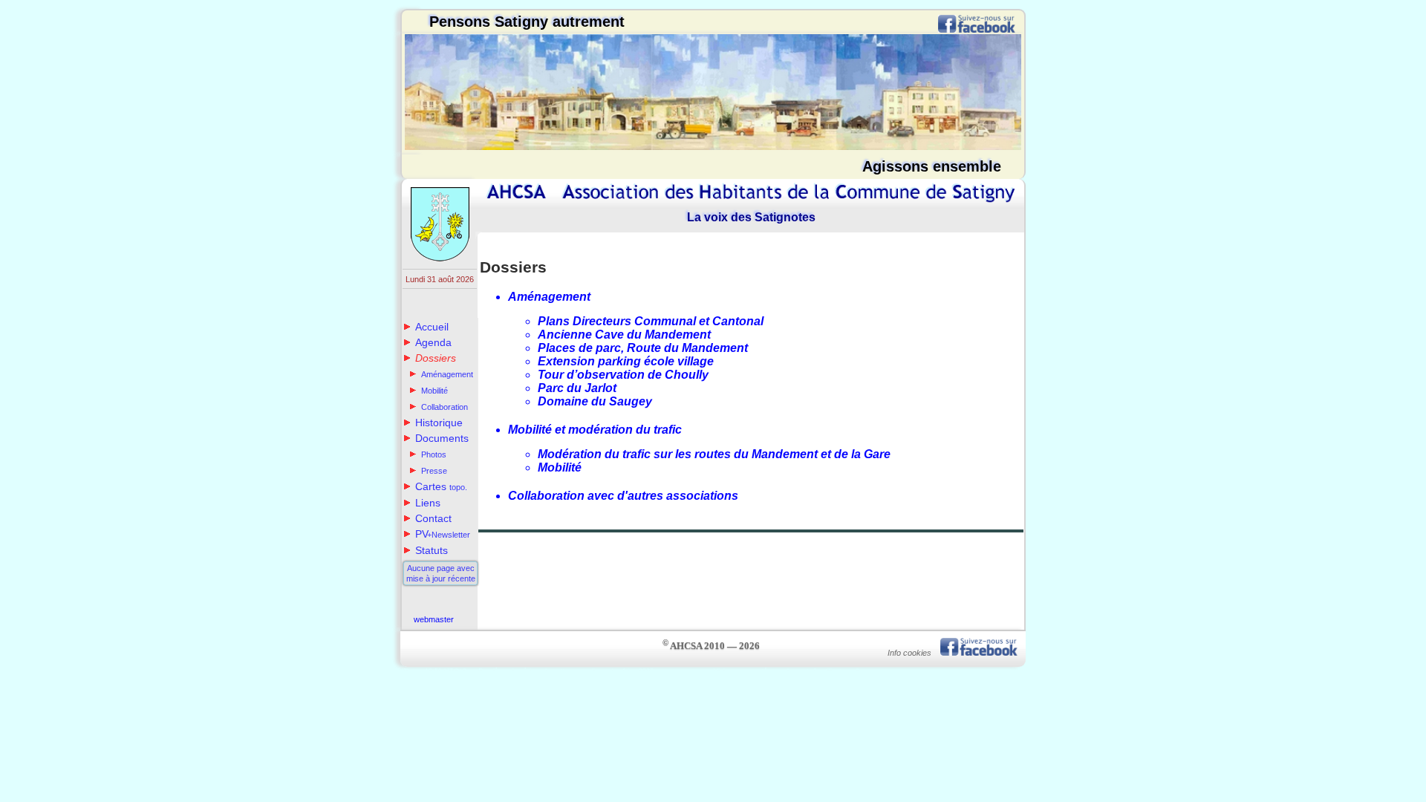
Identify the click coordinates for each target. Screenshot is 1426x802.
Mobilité (434, 390)
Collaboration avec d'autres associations (623, 495)
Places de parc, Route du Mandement (643, 348)
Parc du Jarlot (577, 388)
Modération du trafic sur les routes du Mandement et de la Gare (714, 454)
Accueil (432, 327)
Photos (433, 454)
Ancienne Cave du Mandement (624, 334)
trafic (1017, 671)
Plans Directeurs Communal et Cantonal (651, 321)
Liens (427, 503)
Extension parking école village (626, 361)
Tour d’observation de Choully (623, 374)
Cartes (441, 486)
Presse (434, 470)
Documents (442, 438)
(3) (405, 671)
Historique (439, 422)
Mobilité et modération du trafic (599, 429)
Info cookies (909, 652)
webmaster (434, 619)
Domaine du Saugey (595, 401)
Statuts (431, 550)
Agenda (433, 342)
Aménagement (447, 374)
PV (442, 534)
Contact (433, 518)
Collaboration (444, 406)
